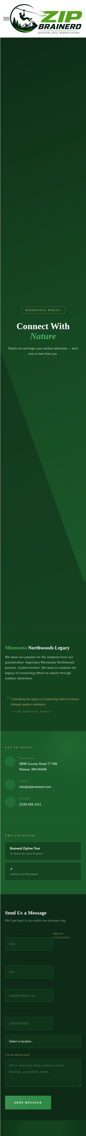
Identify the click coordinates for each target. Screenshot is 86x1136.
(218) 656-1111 (30, 804)
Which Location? (62, 935)
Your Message (17, 1055)
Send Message (28, 1102)
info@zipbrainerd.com (35, 787)
